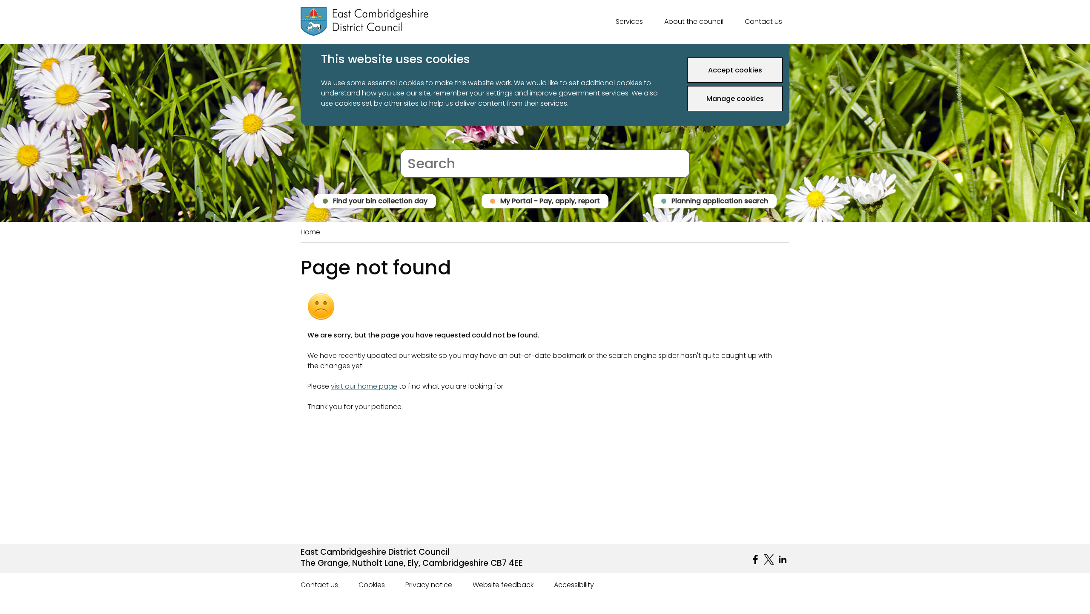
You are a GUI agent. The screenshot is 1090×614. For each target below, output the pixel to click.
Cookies (372, 585)
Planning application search (719, 201)
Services (629, 21)
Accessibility (574, 585)
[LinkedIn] (782, 559)
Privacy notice (428, 585)
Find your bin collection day (380, 201)
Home (310, 232)
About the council (693, 21)
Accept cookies (735, 70)
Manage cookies (735, 99)
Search (412, 144)
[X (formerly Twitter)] (769, 559)
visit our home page (364, 386)
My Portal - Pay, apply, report (550, 201)
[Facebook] (755, 559)
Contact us (763, 21)
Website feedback (503, 585)
